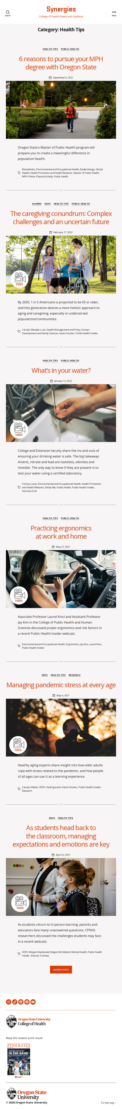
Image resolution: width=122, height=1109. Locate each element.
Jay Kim (84, 644)
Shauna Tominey (40, 955)
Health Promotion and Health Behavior (51, 173)
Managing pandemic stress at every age (61, 684)
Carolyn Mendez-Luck (34, 329)
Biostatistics (28, 169)
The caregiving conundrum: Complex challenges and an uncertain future (61, 217)
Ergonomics (72, 644)
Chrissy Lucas (29, 483)
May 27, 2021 (63, 546)
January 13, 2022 (63, 381)
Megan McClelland (60, 952)
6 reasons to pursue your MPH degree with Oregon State (61, 62)
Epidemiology (87, 169)
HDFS (47, 203)
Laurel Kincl (95, 644)
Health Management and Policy (63, 329)
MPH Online (28, 176)
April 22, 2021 (63, 854)
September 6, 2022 (63, 77)
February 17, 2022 (63, 232)
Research (74, 675)
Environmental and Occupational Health (57, 169)
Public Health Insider (87, 333)
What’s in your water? (61, 370)
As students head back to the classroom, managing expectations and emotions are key (61, 835)
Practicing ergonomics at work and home (61, 532)
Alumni (37, 203)
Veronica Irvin (29, 491)
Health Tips (50, 49)
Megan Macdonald (39, 952)
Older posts (61, 969)
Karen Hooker (67, 333)
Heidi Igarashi (53, 787)
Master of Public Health (86, 173)
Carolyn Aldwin (30, 787)
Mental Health (79, 952)
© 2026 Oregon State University (26, 1102)
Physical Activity (44, 176)
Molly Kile (50, 487)
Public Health (70, 49)
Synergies (61, 9)
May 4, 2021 (63, 695)
